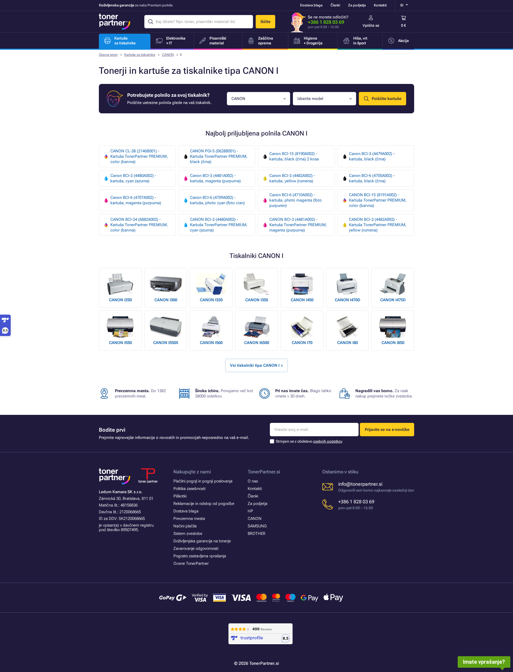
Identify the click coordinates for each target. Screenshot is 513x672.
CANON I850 (393, 342)
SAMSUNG (257, 526)
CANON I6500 (256, 342)
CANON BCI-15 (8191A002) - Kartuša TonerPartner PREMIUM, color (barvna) (377, 200)
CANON (168, 55)
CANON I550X (165, 342)
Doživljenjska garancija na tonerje (202, 541)
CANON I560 (211, 342)
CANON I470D (347, 300)
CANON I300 (165, 300)
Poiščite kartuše (386, 98)
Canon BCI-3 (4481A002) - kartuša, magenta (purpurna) (215, 178)
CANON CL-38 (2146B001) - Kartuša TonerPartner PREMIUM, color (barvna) (139, 156)
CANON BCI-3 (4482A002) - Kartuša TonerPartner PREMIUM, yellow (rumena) (377, 225)
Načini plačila (185, 526)
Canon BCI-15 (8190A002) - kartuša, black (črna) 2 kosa (294, 156)
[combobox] (258, 98)
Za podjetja (357, 5)
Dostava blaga (311, 5)
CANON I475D (393, 300)
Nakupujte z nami (192, 471)
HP (250, 511)
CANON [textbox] (238, 98)
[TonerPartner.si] (114, 22)
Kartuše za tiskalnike (139, 55)
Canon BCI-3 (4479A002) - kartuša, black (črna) (372, 156)
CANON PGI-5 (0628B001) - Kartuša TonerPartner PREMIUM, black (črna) (218, 156)
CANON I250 (120, 300)
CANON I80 (347, 342)
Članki (335, 5)
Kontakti (380, 5)
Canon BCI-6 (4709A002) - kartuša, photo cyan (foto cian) (217, 200)
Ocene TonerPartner (191, 563)
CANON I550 (120, 342)
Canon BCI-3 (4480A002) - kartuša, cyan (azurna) (133, 178)
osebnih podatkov (327, 441)
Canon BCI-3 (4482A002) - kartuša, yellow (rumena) (292, 178)
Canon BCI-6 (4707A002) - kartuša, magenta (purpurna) (135, 200)
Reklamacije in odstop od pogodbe (203, 503)
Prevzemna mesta (189, 518)
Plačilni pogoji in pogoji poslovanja (202, 481)
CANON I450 (302, 300)
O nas (253, 481)
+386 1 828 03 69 (326, 22)
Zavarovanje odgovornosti (195, 548)
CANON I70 (302, 342)
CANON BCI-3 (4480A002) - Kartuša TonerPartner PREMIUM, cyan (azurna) (218, 225)
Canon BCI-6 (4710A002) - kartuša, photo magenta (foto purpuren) (295, 200)
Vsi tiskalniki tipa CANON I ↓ (256, 365)
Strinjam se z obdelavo (309, 441)
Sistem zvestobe (187, 533)
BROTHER (256, 533)
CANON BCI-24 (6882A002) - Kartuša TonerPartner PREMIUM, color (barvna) (139, 225)
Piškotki (179, 496)
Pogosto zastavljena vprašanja (199, 556)
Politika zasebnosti (189, 488)
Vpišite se (371, 25)
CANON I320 (211, 300)
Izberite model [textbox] (310, 98)
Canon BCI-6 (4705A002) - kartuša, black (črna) (372, 178)
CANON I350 (256, 300)
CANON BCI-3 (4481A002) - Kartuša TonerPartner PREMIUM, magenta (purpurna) (298, 225)
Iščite (265, 21)
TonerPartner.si (264, 471)
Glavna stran (108, 55)
